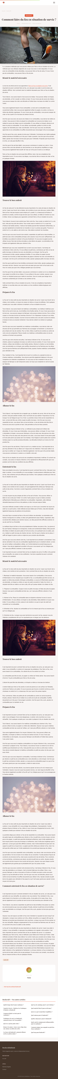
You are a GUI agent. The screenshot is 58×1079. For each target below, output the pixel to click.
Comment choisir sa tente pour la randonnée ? (12, 1014)
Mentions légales (6, 1066)
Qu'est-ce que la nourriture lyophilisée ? (41, 1012)
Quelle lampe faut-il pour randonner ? (13, 1005)
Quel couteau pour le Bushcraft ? (39, 1015)
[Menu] (54, 2)
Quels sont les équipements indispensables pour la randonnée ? (42, 1022)
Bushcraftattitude (8, 1048)
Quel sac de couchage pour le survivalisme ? (42, 1005)
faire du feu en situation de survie (38, 86)
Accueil (3, 11)
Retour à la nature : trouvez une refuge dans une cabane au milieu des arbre (15, 1027)
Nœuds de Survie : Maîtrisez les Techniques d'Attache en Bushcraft (14, 1009)
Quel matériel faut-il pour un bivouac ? (41, 1008)
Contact (4, 1069)
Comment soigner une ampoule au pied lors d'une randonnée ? (42, 1028)
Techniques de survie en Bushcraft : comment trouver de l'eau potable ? (12, 1019)
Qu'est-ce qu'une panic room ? (11, 1023)
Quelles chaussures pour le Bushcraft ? (41, 1018)
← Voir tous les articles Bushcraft (12, 986)
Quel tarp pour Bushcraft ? (38, 1032)
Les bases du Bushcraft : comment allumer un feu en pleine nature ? (14, 1033)
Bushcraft (9, 11)
